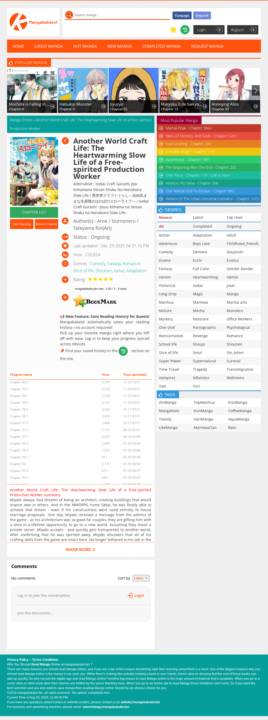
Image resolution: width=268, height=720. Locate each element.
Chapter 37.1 (19, 436)
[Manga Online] (33, 22)
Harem (165, 277)
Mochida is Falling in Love (30, 104)
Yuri (196, 386)
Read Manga (40, 664)
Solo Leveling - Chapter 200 (188, 143)
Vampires (167, 377)
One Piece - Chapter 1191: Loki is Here (198, 175)
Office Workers (239, 319)
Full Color (201, 268)
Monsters (235, 310)
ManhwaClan (205, 427)
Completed (202, 226)
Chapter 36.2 (19, 450)
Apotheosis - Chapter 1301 (188, 159)
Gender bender (240, 268)
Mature (165, 310)
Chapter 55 (118, 109)
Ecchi (197, 260)
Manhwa (200, 302)
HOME (18, 46)
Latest (198, 217)
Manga (233, 293)
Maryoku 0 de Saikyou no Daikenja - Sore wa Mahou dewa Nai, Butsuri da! (182, 104)
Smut (197, 352)
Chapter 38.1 (19, 416)
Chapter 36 (18, 464)
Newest (165, 217)
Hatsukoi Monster (75, 104)
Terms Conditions (45, 660)
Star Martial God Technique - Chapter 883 (200, 190)
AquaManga (238, 419)
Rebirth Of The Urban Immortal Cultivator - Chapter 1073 (212, 198)
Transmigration (240, 369)
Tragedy (200, 369)
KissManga (237, 402)
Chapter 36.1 (19, 457)
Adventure (168, 243)
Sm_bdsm (235, 352)
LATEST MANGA (49, 46)
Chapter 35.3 (19, 470)
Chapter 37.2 (19, 430)
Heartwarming (205, 277)
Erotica (233, 260)
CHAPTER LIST (34, 212)
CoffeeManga (240, 410)
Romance (131, 263)
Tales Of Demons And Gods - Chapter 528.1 (201, 135)
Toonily (165, 419)
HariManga (203, 419)
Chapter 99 (220, 109)
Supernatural (204, 360)
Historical (167, 285)
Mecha (199, 310)
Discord (202, 15)
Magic (198, 293)
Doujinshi (235, 251)
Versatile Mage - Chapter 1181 (191, 151)
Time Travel (169, 369)
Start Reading (22, 224)
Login (201, 29)
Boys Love (201, 243)
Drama (165, 260)
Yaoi (162, 386)
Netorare (201, 319)
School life (168, 344)
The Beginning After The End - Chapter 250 (201, 167)
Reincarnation (171, 335)
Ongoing (234, 226)
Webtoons (235, 377)
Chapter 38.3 (19, 402)
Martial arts (237, 302)
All (161, 226)
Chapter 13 (169, 109)
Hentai (232, 277)
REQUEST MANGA (207, 46)
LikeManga (168, 427)
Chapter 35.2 (19, 477)
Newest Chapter (46, 224)
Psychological (238, 327)
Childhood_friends (243, 243)
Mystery (166, 319)
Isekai (119, 271)
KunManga (203, 410)
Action (164, 235)
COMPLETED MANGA (161, 46)
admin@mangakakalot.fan (140, 702)
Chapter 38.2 (19, 409)
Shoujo (199, 344)
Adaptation (136, 271)
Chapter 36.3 (19, 443)
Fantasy (114, 263)
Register (237, 29)
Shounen (104, 271)
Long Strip (168, 293)
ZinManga (167, 402)
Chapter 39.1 (19, 396)
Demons (200, 251)
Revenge (200, 335)
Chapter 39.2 (19, 389)
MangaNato (169, 410)
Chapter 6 (16, 109)
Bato (232, 427)
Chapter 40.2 (19, 382)
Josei (231, 285)
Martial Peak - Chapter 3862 (189, 128)
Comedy (97, 263)
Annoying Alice (225, 104)
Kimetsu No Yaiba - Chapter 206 (192, 183)
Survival (234, 360)
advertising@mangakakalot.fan (106, 707)
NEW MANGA (120, 46)
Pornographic (204, 327)
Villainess (201, 377)
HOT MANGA (85, 46)
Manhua (166, 302)
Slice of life (83, 271)
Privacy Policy (18, 660)
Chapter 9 (67, 109)
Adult (231, 235)
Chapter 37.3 (19, 423)
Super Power (170, 360)
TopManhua (204, 402)
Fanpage (182, 15)
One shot (167, 327)
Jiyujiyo (116, 104)
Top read (234, 217)
